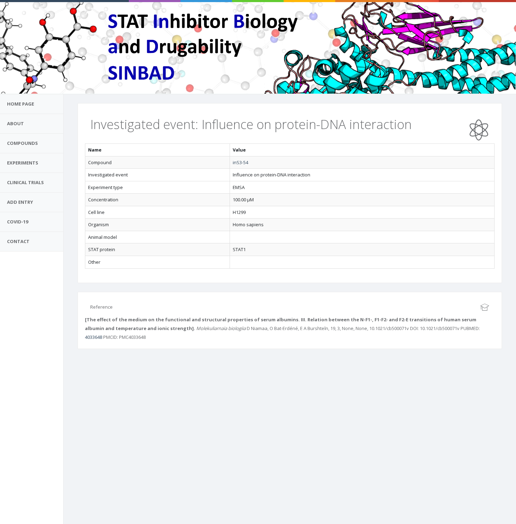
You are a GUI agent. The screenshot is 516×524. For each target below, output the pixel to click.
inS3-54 (240, 162)
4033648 (93, 337)
